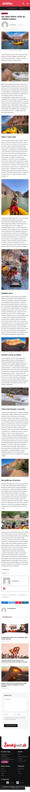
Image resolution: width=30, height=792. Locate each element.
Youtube (22, 782)
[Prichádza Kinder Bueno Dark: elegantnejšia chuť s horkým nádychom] (15, 628)
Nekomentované (6, 29)
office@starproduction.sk (9, 759)
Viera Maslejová (12, 24)
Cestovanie (4, 13)
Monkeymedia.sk (15, 788)
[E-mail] (4, 589)
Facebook (12, 782)
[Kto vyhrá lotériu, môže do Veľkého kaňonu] (15, 40)
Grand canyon (12, 595)
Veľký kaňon (5, 597)
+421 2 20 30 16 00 (6, 758)
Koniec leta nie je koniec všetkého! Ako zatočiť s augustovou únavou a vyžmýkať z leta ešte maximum (14, 685)
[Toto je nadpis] (7, 782)
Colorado (4, 595)
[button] (23, 3)
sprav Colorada (22, 595)
